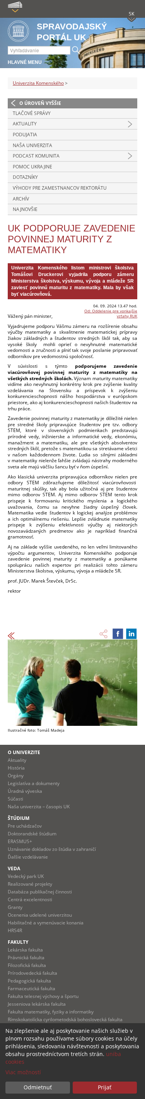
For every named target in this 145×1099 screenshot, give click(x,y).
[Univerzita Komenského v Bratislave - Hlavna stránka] (18, 31)
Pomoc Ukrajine (32, 166)
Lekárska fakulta (25, 949)
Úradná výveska (25, 791)
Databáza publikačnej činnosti (40, 891)
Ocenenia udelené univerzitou (40, 915)
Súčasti (15, 799)
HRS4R (15, 930)
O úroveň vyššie (40, 103)
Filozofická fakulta (27, 965)
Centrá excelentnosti (30, 899)
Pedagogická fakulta (29, 980)
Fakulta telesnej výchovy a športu (43, 996)
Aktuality (25, 123)
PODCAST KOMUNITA (36, 156)
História (16, 768)
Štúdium (18, 818)
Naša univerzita (32, 145)
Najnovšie (25, 209)
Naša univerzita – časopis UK (39, 806)
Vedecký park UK (26, 876)
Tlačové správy (32, 113)
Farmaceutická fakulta (31, 988)
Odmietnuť (38, 1087)
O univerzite (24, 752)
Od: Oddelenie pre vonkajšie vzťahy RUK (110, 313)
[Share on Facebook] (118, 634)
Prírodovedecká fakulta (32, 973)
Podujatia (25, 134)
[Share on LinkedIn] (131, 634)
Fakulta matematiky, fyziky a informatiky (51, 1011)
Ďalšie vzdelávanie (28, 857)
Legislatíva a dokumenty (34, 783)
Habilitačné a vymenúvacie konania (46, 922)
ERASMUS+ (20, 841)
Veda (14, 868)
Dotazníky (25, 177)
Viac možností (23, 1072)
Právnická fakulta (26, 957)
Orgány (16, 775)
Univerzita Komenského (38, 83)
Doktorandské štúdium (32, 833)
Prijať (104, 1087)
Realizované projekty (30, 884)
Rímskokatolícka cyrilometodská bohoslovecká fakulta (65, 1019)
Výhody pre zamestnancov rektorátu (60, 188)
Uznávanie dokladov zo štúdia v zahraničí (52, 849)
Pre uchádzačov (25, 826)
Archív (21, 198)
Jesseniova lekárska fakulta (37, 1004)
